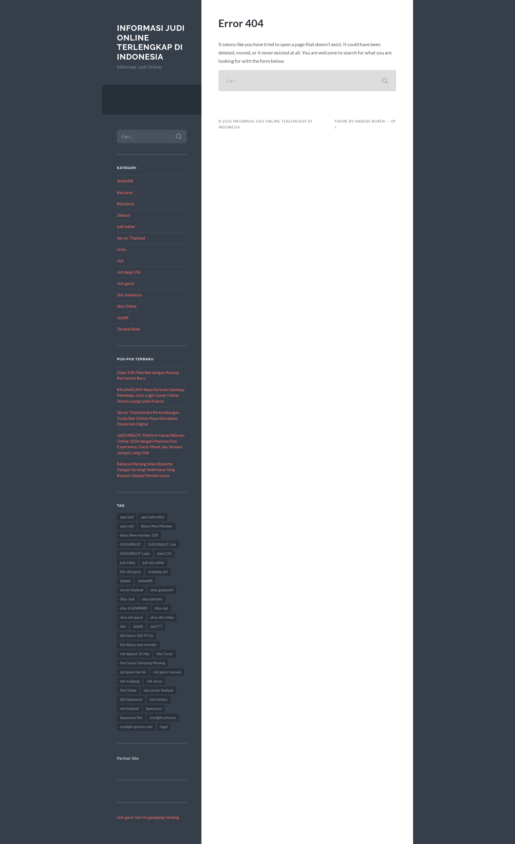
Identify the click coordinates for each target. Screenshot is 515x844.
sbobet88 (145, 581)
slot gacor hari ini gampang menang (148, 817)
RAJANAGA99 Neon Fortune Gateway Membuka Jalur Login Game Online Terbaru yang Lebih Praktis (151, 395)
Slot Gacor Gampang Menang (142, 663)
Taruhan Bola (128, 328)
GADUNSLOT (130, 544)
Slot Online (127, 306)
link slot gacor (130, 572)
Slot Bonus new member (138, 645)
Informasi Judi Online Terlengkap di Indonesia (151, 42)
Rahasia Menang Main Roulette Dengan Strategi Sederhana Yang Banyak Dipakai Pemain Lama (146, 469)
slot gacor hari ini (133, 672)
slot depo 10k (129, 272)
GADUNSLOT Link (162, 544)
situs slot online (162, 617)
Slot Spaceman (131, 699)
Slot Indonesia (129, 294)
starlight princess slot (136, 727)
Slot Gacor (165, 654)
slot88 (122, 317)
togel (164, 727)
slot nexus (154, 681)
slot (120, 260)
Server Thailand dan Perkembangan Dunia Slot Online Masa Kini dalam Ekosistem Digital (148, 418)
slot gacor (125, 283)
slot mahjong (129, 681)
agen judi (127, 517)
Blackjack (125, 203)
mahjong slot (158, 572)
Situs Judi (127, 599)
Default (123, 215)
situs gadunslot (161, 590)
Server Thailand (131, 238)
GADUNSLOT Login (135, 553)
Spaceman (154, 708)
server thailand (131, 590)
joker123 (164, 553)
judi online (126, 226)
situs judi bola (152, 599)
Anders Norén (370, 121)
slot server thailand (158, 690)
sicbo (121, 249)
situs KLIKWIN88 (133, 608)
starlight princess (163, 717)
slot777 (156, 626)
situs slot (161, 608)
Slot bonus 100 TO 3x (136, 635)
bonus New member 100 (139, 535)
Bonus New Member (156, 526)
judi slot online (153, 562)
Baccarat (125, 192)
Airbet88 (125, 180)
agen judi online (152, 517)
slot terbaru (159, 699)
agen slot (127, 526)
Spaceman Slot (131, 717)
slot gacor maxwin (167, 672)
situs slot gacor (131, 617)
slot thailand (129, 708)
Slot (123, 626)
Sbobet (125, 581)
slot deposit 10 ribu (134, 654)
